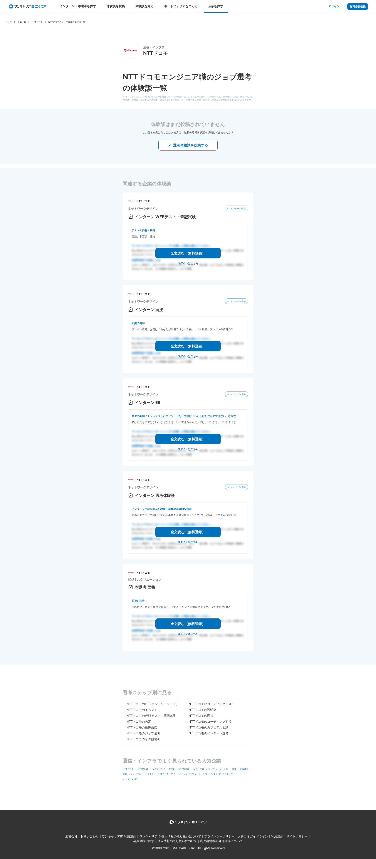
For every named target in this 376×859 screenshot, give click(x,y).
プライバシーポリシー (219, 836)
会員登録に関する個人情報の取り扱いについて (165, 841)
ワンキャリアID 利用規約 (119, 836)
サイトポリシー (297, 836)
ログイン (334, 6)
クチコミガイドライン (253, 836)
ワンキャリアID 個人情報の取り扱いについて (170, 836)
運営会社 (71, 836)
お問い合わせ (90, 836)
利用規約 (277, 836)
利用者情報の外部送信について (221, 841)
